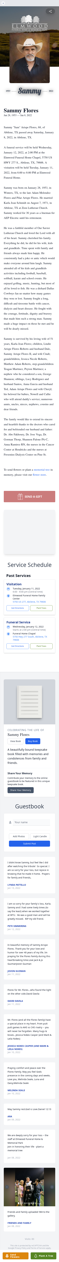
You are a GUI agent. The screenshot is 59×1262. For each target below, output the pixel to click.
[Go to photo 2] (20, 1203)
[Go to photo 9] (33, 1203)
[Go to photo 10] (35, 1203)
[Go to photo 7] (30, 1203)
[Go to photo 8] (31, 1203)
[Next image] (52, 1187)
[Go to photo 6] (28, 1203)
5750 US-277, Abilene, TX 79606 (29, 601)
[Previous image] (7, 1187)
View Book (15, 741)
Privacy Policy (21, 1248)
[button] (29, 1187)
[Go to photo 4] (24, 1203)
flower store (39, 474)
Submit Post (29, 843)
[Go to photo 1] (18, 1203)
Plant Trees (41, 608)
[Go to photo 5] (26, 1203)
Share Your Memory (20, 790)
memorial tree (42, 469)
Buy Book (33, 741)
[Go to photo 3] (22, 1203)
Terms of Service (38, 1248)
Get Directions (17, 608)
